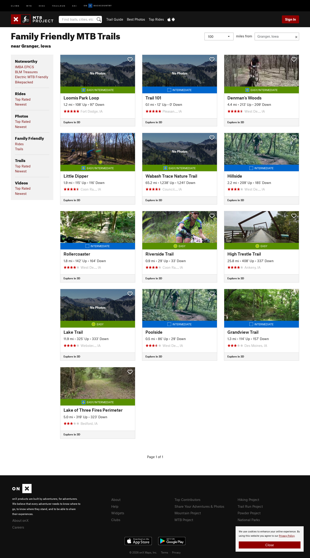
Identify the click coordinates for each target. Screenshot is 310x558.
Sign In (290, 19)
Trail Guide (114, 19)
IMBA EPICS (24, 67)
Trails (19, 149)
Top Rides (156, 19)
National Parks (249, 520)
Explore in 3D (72, 122)
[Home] (34, 19)
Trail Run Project (250, 506)
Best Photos (136, 19)
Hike (42, 5)
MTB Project (184, 520)
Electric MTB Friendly (31, 77)
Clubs (115, 520)
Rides (19, 144)
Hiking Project (248, 500)
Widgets (117, 513)
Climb (15, 5)
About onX (20, 520)
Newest (21, 104)
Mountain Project (188, 513)
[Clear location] (296, 36)
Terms (164, 552)
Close (269, 545)
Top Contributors (187, 500)
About (116, 500)
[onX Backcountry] (97, 6)
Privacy (176, 552)
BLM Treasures (26, 72)
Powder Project (249, 513)
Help (114, 506)
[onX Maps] (22, 492)
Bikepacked (24, 82)
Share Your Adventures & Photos (199, 506)
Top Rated (23, 99)
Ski (74, 5)
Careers (18, 527)
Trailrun (58, 5)
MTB (29, 5)
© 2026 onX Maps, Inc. (143, 552)
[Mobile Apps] (171, 19)
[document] (269, 538)
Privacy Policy (287, 535)
